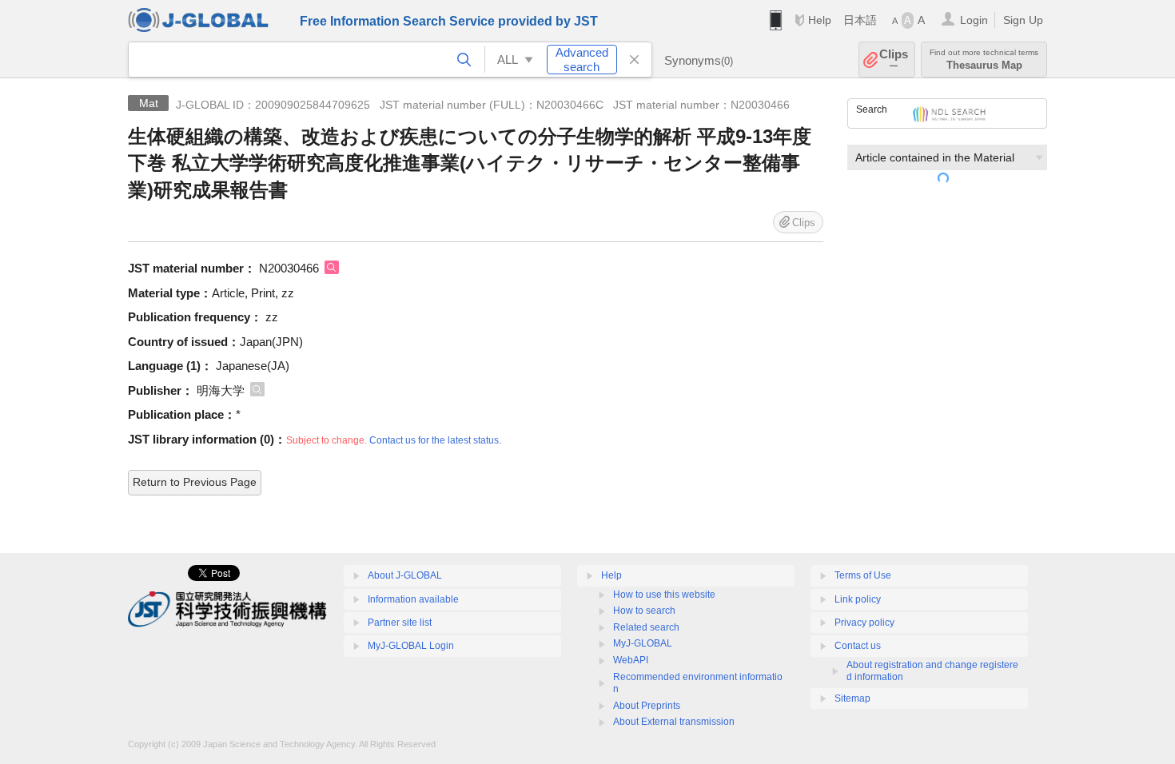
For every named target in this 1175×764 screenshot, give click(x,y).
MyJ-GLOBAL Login (411, 645)
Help (819, 20)
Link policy (857, 599)
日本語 (860, 20)
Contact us (857, 645)
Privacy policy (864, 622)
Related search (646, 627)
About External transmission (674, 721)
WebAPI (630, 660)
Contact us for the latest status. (435, 440)
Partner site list (400, 622)
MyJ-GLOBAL (642, 643)
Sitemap (852, 698)
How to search (644, 610)
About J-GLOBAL (405, 575)
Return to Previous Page (195, 482)
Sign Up (1023, 20)
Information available (413, 599)
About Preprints (646, 705)
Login (974, 20)
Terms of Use (862, 575)
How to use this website (664, 594)
